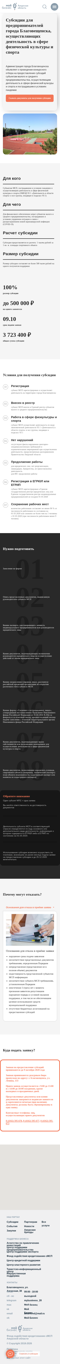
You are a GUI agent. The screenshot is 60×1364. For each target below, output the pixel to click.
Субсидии (12, 1222)
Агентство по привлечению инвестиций (23, 1244)
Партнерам (30, 1222)
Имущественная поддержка (16, 1274)
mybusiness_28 (33, 1300)
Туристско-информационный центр (24, 1270)
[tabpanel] (30, 966)
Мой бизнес (31, 1304)
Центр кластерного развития (23, 1265)
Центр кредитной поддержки (23, 1260)
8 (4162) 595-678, (14, 1121)
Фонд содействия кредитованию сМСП (29, 1256)
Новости (29, 1226)
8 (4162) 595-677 (31, 1121)
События (12, 1226)
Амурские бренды (30, 1231)
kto (19, 1358)
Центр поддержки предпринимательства (20, 1248)
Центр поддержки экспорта (22, 1251)
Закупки (11, 1230)
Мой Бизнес (31, 1318)
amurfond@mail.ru (34, 1313)
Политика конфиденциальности (19, 1350)
